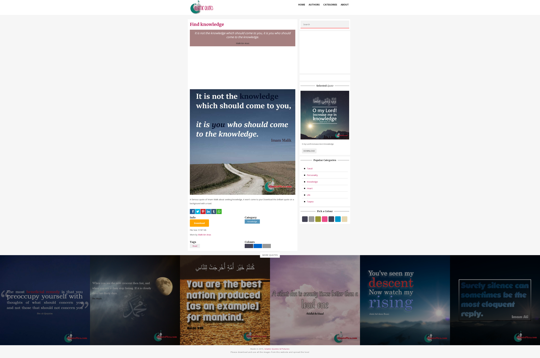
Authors (314, 4)
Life (308, 194)
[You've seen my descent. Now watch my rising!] (405, 299)
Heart (310, 188)
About (345, 4)
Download (199, 223)
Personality (312, 175)
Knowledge (252, 221)
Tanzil (309, 168)
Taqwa (310, 201)
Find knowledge (207, 24)
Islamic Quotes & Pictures (277, 349)
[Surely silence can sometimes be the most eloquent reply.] (495, 299)
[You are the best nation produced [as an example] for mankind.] (225, 299)
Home (301, 4)
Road (195, 246)
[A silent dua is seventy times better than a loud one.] (315, 299)
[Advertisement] (242, 67)
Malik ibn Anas (242, 43)
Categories (330, 4)
